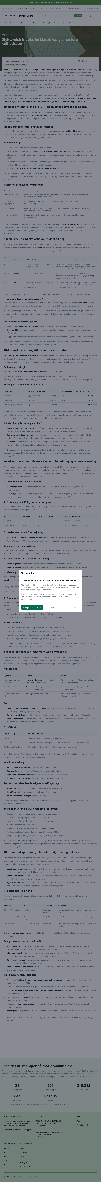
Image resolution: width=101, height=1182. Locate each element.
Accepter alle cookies (32, 607)
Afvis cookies (50, 607)
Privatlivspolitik (76, 607)
